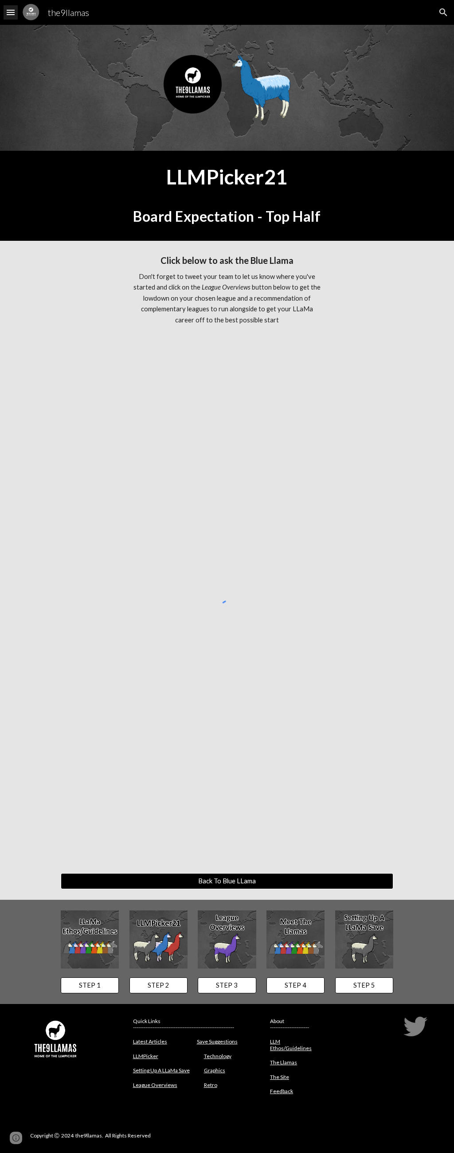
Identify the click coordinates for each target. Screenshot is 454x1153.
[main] (227, 195)
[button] (10, 12)
